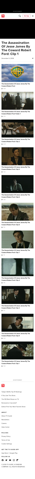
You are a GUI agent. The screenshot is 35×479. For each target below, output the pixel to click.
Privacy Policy (5, 436)
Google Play (13, 453)
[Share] (33, 58)
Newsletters (5, 420)
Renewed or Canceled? (9, 403)
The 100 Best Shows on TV (10, 399)
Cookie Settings (6, 444)
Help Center (5, 427)
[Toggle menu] (33, 16)
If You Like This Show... (8, 395)
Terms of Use (5, 440)
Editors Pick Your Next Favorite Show (13, 407)
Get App (26, 16)
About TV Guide (6, 416)
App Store (4, 453)
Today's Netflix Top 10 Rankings (11, 392)
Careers (4, 423)
